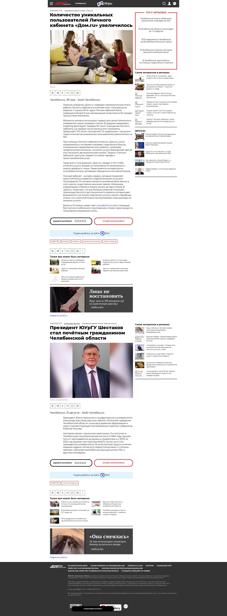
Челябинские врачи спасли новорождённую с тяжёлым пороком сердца (114, 512)
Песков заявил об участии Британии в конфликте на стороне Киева (161, 135)
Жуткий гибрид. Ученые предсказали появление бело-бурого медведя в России (161, 339)
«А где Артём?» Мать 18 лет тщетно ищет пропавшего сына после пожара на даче (160, 373)
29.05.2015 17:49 (56, 11)
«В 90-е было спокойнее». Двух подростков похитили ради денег (160, 77)
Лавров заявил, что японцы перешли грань (161, 170)
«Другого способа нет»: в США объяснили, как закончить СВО (158, 152)
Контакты (150, 566)
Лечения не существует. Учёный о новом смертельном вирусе (160, 355)
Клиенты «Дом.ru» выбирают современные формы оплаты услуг (73, 262)
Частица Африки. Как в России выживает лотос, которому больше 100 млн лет (160, 95)
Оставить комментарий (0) (113, 221)
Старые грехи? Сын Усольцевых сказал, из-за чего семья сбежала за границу (161, 113)
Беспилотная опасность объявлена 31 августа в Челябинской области (113, 504)
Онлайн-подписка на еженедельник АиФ (108, 566)
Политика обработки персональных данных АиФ (122, 568)
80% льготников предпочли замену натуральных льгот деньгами (72, 279)
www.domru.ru (104, 205)
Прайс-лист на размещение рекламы (83, 568)
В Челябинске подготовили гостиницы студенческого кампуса (156, 61)
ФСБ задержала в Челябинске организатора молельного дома (156, 40)
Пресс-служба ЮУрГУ (59, 400)
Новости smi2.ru (58, 315)
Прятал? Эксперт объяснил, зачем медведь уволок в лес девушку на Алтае (160, 121)
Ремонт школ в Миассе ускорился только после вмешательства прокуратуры (75, 504)
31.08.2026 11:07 (56, 323)
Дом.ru (53, 87)
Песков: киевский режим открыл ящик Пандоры (159, 144)
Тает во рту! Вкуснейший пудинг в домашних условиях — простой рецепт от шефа (160, 87)
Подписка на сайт (135, 566)
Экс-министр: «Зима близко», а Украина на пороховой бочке (158, 161)
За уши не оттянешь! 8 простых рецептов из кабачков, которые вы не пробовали (161, 365)
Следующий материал (93, 609)
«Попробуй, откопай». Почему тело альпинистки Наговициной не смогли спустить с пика (160, 347)
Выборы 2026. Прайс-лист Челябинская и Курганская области (93, 571)
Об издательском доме (77, 566)
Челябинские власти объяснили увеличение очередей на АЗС (156, 19)
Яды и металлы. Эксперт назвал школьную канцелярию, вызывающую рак (159, 330)
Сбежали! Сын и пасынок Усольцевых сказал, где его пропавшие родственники (161, 104)
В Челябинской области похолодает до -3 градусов (156, 30)
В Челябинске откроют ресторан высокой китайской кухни (156, 51)
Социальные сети (164, 566)
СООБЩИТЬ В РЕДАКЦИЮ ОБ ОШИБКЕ (136, 571)
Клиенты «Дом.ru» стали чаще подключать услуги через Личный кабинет (117, 262)
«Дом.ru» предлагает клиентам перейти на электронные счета (115, 270)
